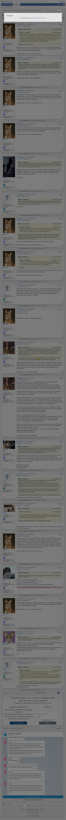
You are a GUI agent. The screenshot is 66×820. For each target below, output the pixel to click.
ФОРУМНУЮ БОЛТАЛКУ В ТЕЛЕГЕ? (39, 18)
